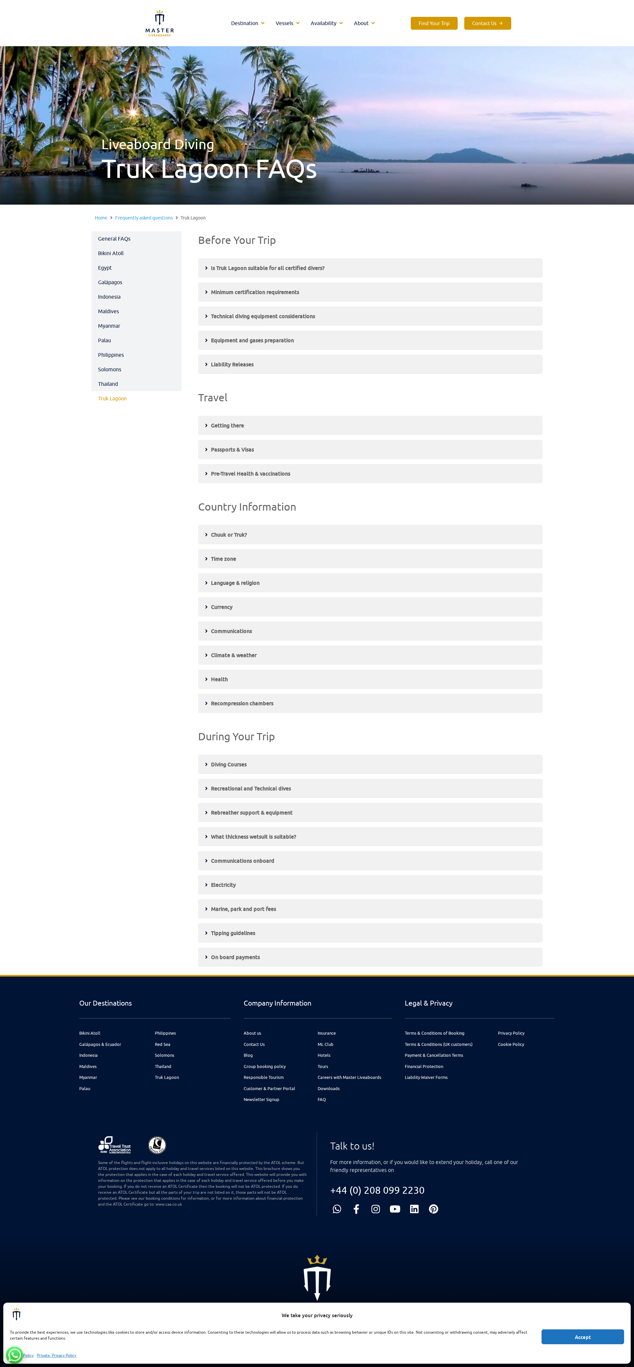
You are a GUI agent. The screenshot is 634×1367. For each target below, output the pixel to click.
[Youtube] (395, 1209)
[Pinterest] (433, 1209)
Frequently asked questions (144, 217)
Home (101, 217)
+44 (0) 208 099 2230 (377, 1190)
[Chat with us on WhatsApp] (14, 1355)
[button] (248, 23)
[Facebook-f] (356, 1209)
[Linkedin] (414, 1209)
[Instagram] (375, 1209)
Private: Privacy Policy (56, 1355)
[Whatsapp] (337, 1209)
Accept (583, 1337)
